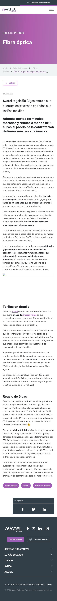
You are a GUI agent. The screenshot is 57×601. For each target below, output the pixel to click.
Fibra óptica (11, 485)
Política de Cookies (44, 584)
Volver (12, 82)
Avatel (15, 311)
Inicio (5, 68)
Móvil (25, 485)
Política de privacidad (25, 584)
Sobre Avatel (15, 539)
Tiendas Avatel (40, 539)
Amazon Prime (29, 314)
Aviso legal (9, 584)
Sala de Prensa (20, 68)
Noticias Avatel (42, 485)
